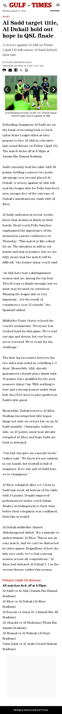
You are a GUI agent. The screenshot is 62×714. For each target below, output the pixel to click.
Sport (6, 17)
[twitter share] (21, 70)
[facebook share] (15, 70)
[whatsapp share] (27, 70)
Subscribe (55, 11)
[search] (5, 6)
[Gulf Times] (30, 8)
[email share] (10, 70)
